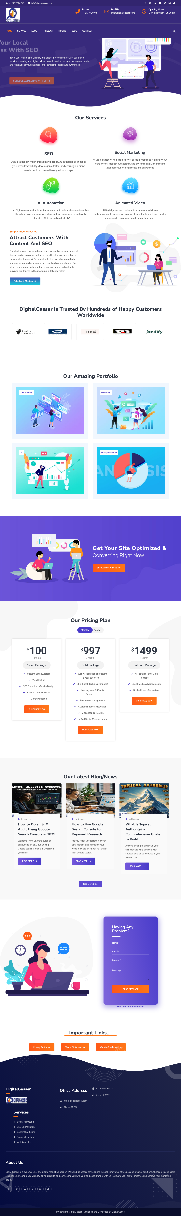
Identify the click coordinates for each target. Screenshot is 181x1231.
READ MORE (28, 861)
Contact (87, 30)
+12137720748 (16, 3)
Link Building (26, 393)
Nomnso (27, 819)
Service (21, 30)
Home (9, 30)
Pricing (62, 30)
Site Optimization (109, 453)
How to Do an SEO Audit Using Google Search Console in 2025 (36, 829)
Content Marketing (26, 1132)
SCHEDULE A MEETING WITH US (30, 70)
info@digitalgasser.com (42, 3)
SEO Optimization (26, 1127)
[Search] (174, 31)
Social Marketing (25, 1121)
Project (48, 30)
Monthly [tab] (85, 630)
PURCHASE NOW (37, 709)
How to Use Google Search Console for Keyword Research (87, 829)
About (35, 30)
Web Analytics (24, 1142)
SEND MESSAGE (130, 989)
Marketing (105, 393)
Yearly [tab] (97, 630)
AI (21, 453)
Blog (74, 30)
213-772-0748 (103, 1094)
